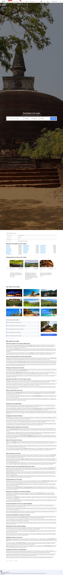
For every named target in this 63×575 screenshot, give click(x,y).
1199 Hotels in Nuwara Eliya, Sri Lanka (29, 307)
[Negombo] (32, 292)
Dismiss (60, 572)
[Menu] (36, 1)
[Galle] (14, 312)
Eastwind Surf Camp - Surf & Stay (13, 269)
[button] (41, 1)
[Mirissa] (32, 312)
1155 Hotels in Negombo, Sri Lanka (29, 297)
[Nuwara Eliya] (32, 302)
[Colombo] (14, 292)
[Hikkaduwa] (49, 312)
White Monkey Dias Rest (28, 269)
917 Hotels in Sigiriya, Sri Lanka (11, 307)
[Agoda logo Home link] (3, 1)
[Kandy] (49, 292)
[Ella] (49, 302)
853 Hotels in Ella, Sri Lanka (45, 307)
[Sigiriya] (14, 302)
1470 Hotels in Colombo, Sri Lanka (11, 297)
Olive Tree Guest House (42, 269)
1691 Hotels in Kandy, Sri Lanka (46, 297)
